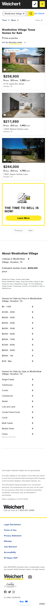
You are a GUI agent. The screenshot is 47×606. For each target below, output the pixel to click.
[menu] (42, 4)
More (13, 20)
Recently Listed (15, 42)
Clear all (39, 20)
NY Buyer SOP (10, 558)
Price (4, 20)
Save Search (39, 13)
